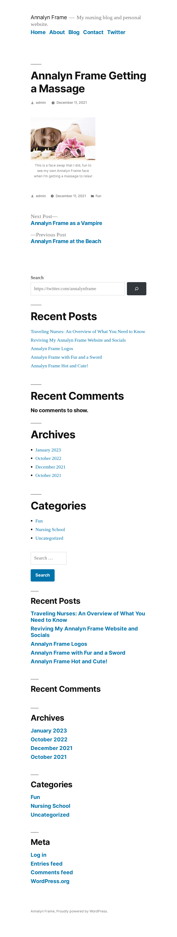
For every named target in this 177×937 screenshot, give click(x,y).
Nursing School (50, 530)
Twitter (116, 32)
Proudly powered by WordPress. (82, 911)
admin (41, 103)
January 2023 (48, 450)
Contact (93, 32)
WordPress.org (50, 881)
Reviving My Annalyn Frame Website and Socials (78, 340)
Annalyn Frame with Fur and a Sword (66, 357)
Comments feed (52, 872)
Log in (38, 855)
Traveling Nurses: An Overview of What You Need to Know (88, 332)
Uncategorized (49, 538)
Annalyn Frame (49, 17)
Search (37, 278)
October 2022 (48, 458)
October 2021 (48, 475)
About (57, 32)
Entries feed (47, 863)
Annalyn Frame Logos (52, 349)
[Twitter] (136, 288)
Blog (74, 32)
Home (38, 32)
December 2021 (50, 467)
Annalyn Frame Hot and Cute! (59, 366)
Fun (98, 196)
